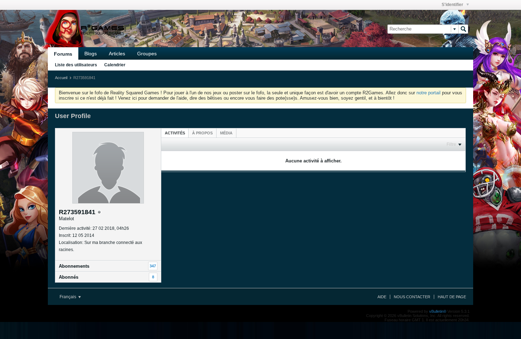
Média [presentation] (226, 133)
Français (68, 296)
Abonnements (74, 266)
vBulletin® (437, 311)
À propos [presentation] (202, 133)
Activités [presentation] (175, 133)
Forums (63, 54)
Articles (117, 53)
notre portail (428, 92)
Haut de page (452, 297)
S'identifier (453, 4)
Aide (381, 297)
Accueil (61, 78)
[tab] (175, 133)
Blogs (90, 53)
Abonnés (68, 277)
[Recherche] (463, 29)
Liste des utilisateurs (76, 64)
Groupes (147, 53)
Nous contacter (412, 297)
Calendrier (114, 64)
